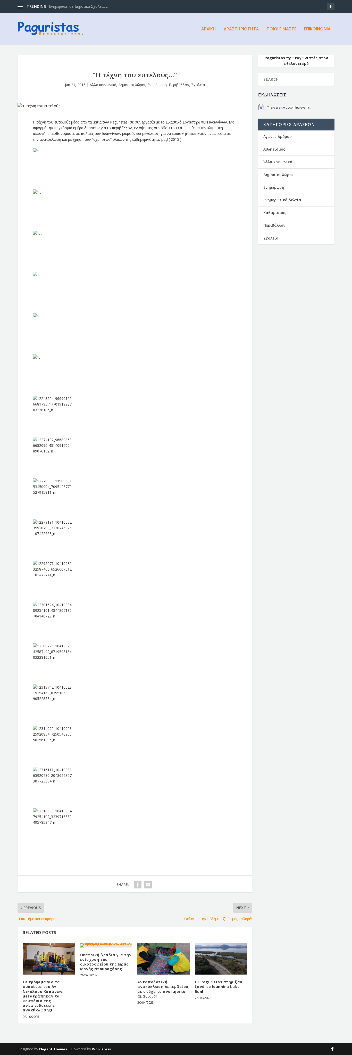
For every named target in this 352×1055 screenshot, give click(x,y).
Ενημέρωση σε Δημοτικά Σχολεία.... (78, 6)
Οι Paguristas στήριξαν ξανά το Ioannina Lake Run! (218, 986)
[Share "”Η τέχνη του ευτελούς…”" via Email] (148, 884)
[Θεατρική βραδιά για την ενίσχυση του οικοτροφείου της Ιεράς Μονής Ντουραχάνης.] (106, 945)
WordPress (101, 1049)
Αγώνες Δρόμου (277, 136)
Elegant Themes (53, 1049)
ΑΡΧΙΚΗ (208, 29)
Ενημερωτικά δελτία (282, 199)
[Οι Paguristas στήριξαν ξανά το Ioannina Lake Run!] (221, 959)
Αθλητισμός (274, 149)
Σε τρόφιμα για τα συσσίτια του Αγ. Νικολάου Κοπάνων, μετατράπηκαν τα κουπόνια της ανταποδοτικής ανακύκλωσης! (43, 995)
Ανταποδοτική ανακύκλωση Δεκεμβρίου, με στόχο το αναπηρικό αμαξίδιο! (163, 989)
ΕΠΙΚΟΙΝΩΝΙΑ (317, 29)
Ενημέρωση (157, 84)
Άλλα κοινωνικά (103, 84)
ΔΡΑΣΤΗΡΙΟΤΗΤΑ (241, 29)
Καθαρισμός (274, 212)
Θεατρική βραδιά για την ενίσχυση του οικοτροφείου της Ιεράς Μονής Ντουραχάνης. (106, 961)
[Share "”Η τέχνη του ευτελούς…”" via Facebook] (137, 884)
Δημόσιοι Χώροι (131, 84)
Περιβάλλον (179, 84)
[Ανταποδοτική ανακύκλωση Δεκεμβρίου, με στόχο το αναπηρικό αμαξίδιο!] (163, 959)
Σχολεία (198, 84)
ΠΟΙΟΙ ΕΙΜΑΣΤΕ (281, 29)
